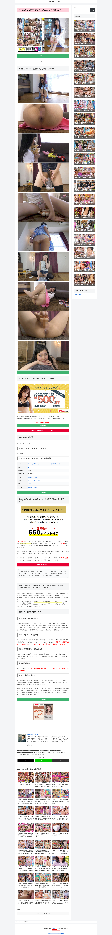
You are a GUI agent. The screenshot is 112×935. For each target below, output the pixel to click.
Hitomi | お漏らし (78, 294)
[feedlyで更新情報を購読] (30, 745)
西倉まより (31, 467)
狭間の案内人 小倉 (32, 734)
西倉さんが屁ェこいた (34, 480)
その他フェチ (47, 464)
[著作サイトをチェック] (28, 745)
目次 (42, 62)
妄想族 (53, 464)
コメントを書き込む (43, 914)
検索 (75, 7)
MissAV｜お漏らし (55, 928)
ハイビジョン (40, 464)
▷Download (43, 55)
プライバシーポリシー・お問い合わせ (56, 933)
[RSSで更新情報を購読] (32, 745)
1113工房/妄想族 (32, 477)
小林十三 (30, 483)
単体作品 (57, 464)
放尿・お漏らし (32, 464)
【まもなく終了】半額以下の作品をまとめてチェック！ (44, 430)
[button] (60, 760)
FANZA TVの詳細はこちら (43, 564)
